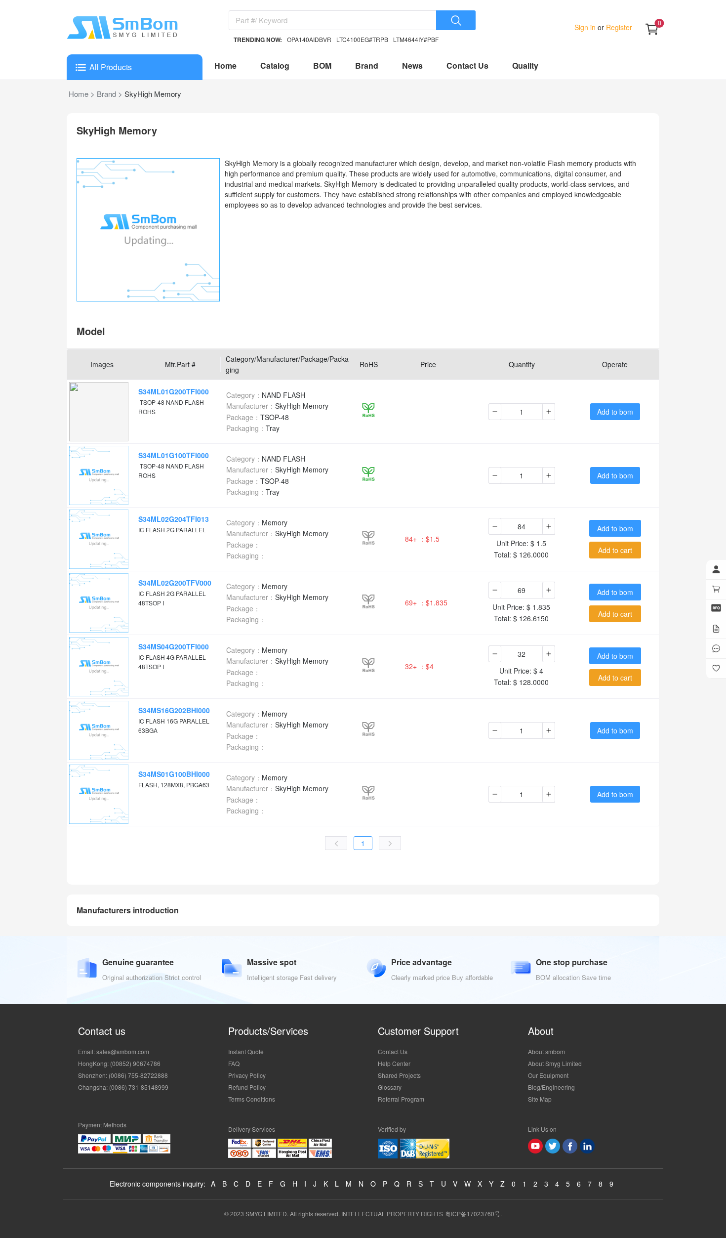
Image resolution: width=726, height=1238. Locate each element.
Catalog (274, 65)
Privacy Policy (247, 1075)
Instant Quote (246, 1051)
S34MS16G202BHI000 (174, 710)
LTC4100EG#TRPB (362, 39)
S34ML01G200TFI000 (173, 391)
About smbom (546, 1051)
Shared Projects (399, 1075)
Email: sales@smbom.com (113, 1051)
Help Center (394, 1063)
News (412, 65)
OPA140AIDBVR (309, 39)
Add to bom (615, 412)
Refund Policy (247, 1087)
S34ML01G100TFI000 (173, 455)
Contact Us (467, 65)
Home (225, 65)
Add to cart (615, 550)
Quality (525, 65)
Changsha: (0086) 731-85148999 (123, 1087)
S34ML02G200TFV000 (174, 583)
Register (618, 27)
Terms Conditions (251, 1099)
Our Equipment (548, 1075)
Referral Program (401, 1099)
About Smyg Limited (555, 1063)
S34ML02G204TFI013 (173, 519)
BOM (322, 65)
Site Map (540, 1099)
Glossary (390, 1087)
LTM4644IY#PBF (416, 39)
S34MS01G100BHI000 (174, 774)
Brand (366, 65)
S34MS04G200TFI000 (173, 646)
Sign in (586, 27)
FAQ (234, 1063)
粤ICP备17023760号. (473, 1213)
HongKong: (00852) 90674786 (119, 1063)
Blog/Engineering (551, 1087)
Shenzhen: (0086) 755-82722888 (123, 1075)
